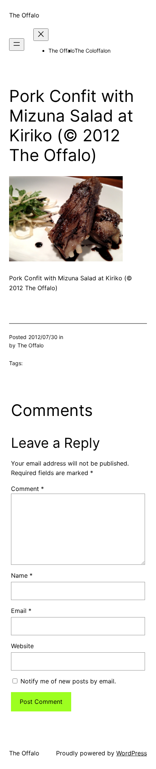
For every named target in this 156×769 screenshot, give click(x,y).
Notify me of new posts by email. (68, 681)
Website (22, 646)
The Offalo (24, 15)
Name (22, 575)
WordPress (131, 753)
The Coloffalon (93, 50)
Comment (27, 488)
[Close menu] (40, 34)
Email (21, 610)
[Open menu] (16, 44)
